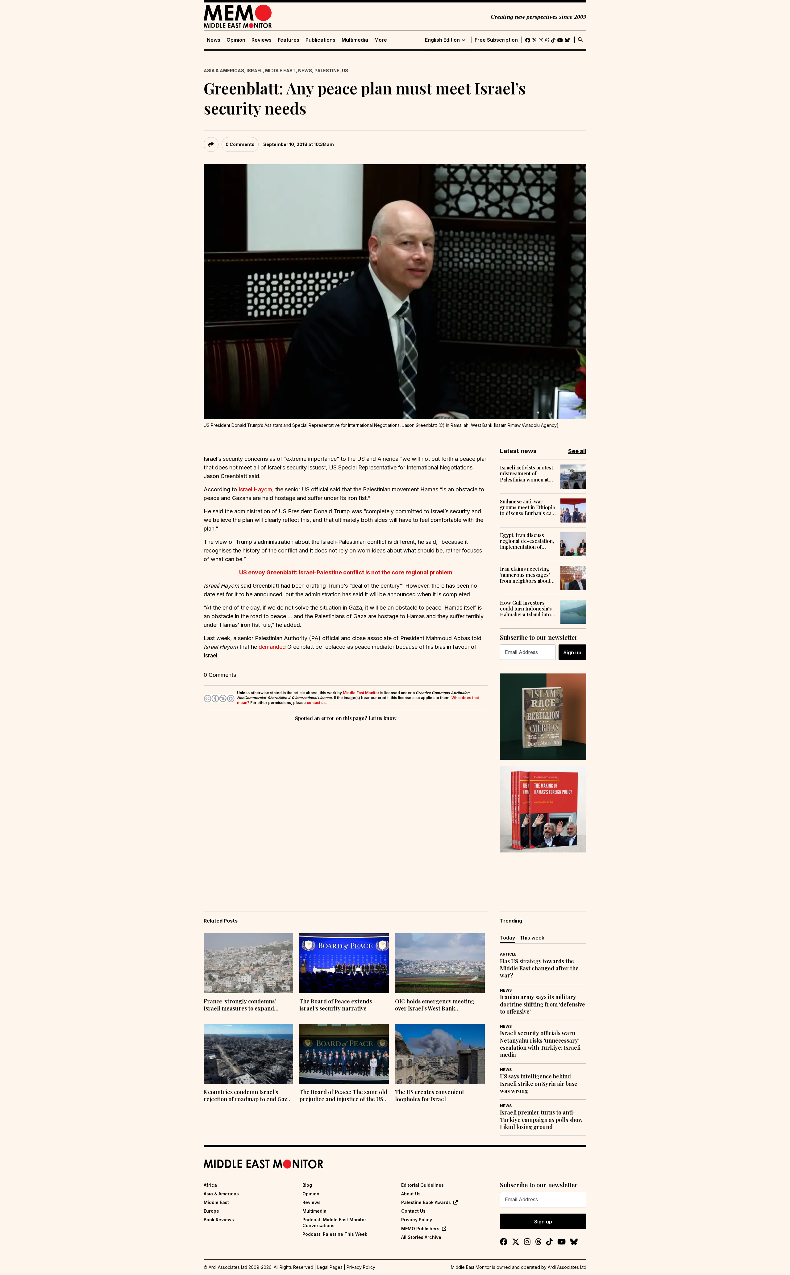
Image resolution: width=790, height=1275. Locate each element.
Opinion (236, 40)
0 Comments (240, 144)
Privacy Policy (416, 1219)
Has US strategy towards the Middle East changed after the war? (539, 968)
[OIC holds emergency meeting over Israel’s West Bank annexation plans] (439, 963)
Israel (255, 70)
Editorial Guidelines (422, 1185)
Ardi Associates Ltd (567, 1267)
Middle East (280, 70)
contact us (316, 702)
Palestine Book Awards (426, 1202)
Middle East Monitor (361, 692)
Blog (307, 1185)
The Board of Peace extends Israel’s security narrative (335, 1005)
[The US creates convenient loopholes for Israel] (439, 1054)
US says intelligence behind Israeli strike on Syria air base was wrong (538, 1083)
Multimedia (355, 40)
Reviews (262, 40)
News (213, 40)
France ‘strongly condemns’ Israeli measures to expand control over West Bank (240, 1005)
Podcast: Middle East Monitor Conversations (334, 1222)
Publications (320, 40)
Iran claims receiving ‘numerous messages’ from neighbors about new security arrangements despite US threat (525, 575)
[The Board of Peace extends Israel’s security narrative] (344, 963)
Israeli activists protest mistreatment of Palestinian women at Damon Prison (526, 473)
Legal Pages (330, 1267)
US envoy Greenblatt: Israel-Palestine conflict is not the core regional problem (345, 572)
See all (577, 451)
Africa (210, 1185)
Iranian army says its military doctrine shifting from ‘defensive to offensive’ (542, 1004)
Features (288, 40)
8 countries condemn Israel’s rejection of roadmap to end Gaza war (247, 1096)
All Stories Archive (421, 1237)
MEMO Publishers (420, 1228)
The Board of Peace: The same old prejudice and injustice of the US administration (343, 1096)
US (345, 70)
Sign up (572, 652)
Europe (211, 1211)
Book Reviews (219, 1219)
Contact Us (413, 1211)
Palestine (326, 70)
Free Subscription (496, 40)
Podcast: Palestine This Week (334, 1234)
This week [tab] (532, 938)
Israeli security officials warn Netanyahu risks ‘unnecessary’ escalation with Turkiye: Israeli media (540, 1044)
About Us (411, 1193)
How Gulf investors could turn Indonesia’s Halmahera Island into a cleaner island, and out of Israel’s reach (527, 609)
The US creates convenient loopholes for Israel (429, 1096)
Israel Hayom (255, 489)
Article (508, 954)
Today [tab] (507, 938)
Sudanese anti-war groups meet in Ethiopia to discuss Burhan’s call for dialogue (527, 507)
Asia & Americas (224, 70)
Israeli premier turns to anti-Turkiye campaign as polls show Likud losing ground (541, 1120)
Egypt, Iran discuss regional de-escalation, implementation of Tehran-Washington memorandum (527, 541)
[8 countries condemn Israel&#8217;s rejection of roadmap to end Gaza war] (248, 1054)
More (380, 40)
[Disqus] (346, 807)
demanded (272, 647)
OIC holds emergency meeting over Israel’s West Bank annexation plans (434, 1005)
